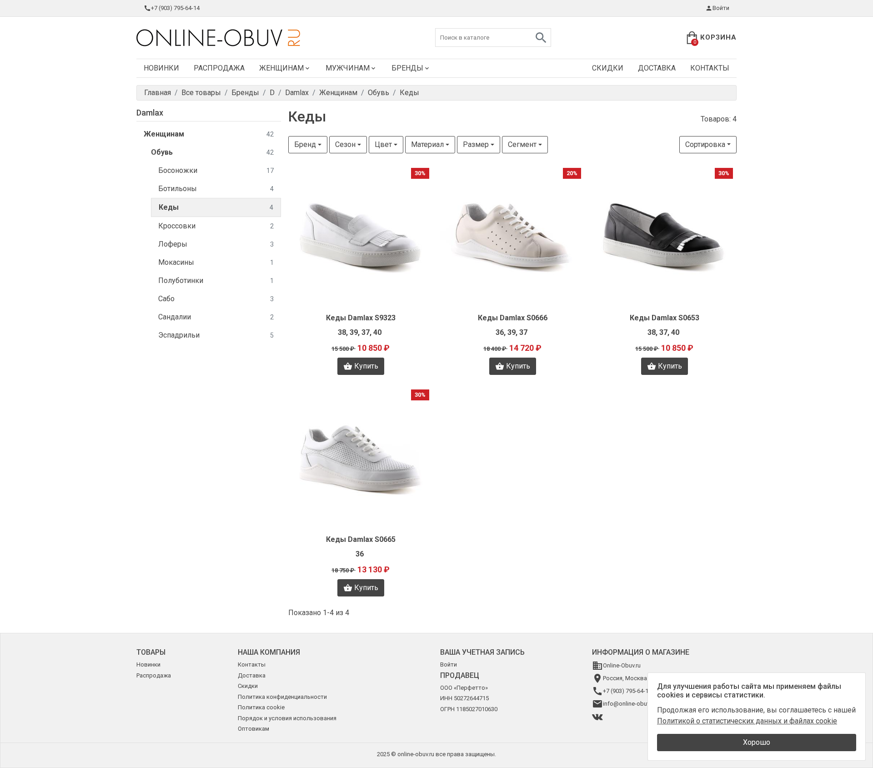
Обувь (212, 152)
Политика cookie (261, 707)
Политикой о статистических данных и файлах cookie (747, 721)
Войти (720, 8)
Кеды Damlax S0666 (512, 317)
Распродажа (219, 68)
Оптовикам (253, 728)
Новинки (161, 68)
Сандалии (216, 317)
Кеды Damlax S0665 (361, 539)
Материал (427, 144)
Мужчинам (348, 68)
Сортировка (705, 144)
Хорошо (756, 742)
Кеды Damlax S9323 (361, 317)
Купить (366, 366)
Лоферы (216, 244)
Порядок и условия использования (287, 718)
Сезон (345, 144)
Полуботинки (216, 280)
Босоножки (216, 170)
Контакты (709, 68)
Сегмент (522, 144)
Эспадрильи (216, 335)
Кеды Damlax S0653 (664, 317)
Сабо (216, 298)
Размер (476, 144)
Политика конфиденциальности (282, 696)
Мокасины (216, 262)
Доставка (657, 68)
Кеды (216, 207)
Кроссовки (216, 226)
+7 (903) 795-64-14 (175, 8)
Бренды (407, 68)
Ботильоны (216, 188)
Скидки (607, 68)
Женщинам (281, 68)
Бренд (305, 144)
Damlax (149, 112)
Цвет (383, 144)
